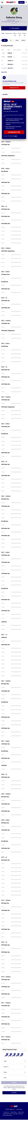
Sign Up (21, 2)
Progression (8, 33)
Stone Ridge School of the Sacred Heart (10, 21)
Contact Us (6, 1112)
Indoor (17, 40)
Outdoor (23, 40)
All (4, 40)
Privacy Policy (13, 1112)
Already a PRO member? (10, 136)
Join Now (14, 1092)
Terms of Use (21, 1112)
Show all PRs (4, 72)
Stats (3, 33)
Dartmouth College (11, 20)
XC (11, 40)
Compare (14, 1082)
